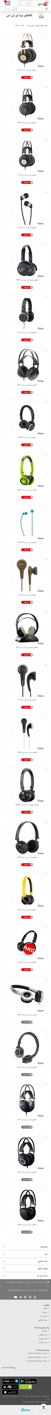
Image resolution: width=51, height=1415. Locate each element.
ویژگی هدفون (43, 1268)
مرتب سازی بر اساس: (41, 25)
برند (46, 1254)
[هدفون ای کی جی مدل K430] (27, 995)
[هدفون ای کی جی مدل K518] (27, 837)
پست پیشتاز (43, 1342)
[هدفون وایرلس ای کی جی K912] (27, 627)
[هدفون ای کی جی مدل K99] (27, 1152)
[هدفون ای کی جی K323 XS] (27, 522)
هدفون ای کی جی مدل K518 (27, 857)
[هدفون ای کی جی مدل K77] (27, 1100)
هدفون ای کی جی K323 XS (27, 542)
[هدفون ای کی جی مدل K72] (27, 155)
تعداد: (22, 25)
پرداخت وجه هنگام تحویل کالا (37, 1361)
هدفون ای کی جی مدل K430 (27, 1014)
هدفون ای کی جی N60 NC (27, 437)
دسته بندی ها (42, 1275)
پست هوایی (43, 1334)
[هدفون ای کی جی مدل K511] (27, 365)
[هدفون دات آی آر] (42, 3)
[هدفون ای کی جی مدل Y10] (27, 575)
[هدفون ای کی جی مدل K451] (27, 1047)
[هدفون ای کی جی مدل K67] (27, 312)
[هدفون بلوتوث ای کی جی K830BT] (27, 785)
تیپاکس (44, 1331)
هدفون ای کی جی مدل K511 (27, 385)
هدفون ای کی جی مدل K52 (27, 122)
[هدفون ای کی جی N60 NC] (27, 417)
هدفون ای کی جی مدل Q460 (27, 490)
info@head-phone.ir (14, 1290)
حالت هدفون (43, 1261)
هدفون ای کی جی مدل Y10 (27, 595)
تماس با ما (43, 1316)
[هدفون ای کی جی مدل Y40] (27, 890)
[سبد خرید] (7, 3)
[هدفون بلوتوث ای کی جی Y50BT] (27, 260)
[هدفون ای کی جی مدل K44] (27, 1205)
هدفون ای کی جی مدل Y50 (27, 962)
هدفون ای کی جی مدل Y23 (27, 227)
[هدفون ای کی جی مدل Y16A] (27, 732)
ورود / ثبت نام (10, 9)
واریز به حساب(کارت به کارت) (37, 1353)
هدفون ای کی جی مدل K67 (27, 332)
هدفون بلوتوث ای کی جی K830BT (27, 804)
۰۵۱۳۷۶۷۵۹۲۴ (42, 1290)
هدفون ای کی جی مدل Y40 (27, 909)
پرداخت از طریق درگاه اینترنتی (37, 1357)
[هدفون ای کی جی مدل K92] (27, 50)
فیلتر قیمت (44, 1246)
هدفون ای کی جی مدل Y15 (27, 700)
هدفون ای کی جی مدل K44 (27, 1224)
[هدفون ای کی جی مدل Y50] (27, 942)
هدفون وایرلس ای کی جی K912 (27, 647)
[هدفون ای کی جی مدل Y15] (27, 680)
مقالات (45, 1308)
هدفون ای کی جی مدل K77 (27, 1119)
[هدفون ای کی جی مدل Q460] (27, 470)
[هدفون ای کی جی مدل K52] (27, 102)
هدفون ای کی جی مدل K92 (27, 70)
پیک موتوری (43, 1338)
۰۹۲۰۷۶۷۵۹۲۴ (29, 1290)
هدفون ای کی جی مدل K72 (27, 175)
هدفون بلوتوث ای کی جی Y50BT (27, 280)
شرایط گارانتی (42, 1320)
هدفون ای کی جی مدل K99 (27, 1172)
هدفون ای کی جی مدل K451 (27, 1067)
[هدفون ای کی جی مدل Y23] (27, 207)
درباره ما (44, 1312)
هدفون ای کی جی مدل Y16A (27, 752)
